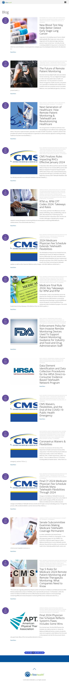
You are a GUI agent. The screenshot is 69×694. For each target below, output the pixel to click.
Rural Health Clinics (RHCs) (46, 153)
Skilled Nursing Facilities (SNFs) (56, 399)
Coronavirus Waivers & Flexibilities (53, 443)
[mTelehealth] (7, 3)
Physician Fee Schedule (45, 195)
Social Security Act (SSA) (46, 438)
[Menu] (65, 2)
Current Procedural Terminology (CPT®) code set (52, 192)
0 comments (63, 65)
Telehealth (52, 104)
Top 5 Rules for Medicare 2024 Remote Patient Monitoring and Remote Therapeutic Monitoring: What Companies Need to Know (53, 577)
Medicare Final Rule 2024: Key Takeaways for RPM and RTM (52, 288)
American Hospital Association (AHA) (49, 518)
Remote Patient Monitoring (59, 195)
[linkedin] (37, 684)
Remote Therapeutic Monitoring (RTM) (49, 65)
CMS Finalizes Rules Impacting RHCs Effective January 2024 (52, 159)
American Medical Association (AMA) (49, 189)
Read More (13, 52)
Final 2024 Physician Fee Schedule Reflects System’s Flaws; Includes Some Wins (52, 619)
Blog (47, 17)
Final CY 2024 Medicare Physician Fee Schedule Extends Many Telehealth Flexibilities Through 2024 (53, 486)
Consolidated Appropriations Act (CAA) (50, 434)
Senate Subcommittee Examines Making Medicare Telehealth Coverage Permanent (52, 526)
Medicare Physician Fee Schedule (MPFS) (55, 149)
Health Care (52, 17)
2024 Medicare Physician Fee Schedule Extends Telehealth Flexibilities (53, 245)
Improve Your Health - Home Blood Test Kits (51, 20)
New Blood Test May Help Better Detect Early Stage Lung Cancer (51, 29)
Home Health (61, 19)
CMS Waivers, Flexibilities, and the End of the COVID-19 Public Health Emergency (51, 409)
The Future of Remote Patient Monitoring (52, 70)
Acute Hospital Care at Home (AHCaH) (49, 431)
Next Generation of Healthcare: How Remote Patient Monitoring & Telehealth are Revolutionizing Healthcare (50, 115)
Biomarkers (43, 17)
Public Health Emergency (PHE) (47, 150)
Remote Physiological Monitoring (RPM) (56, 64)
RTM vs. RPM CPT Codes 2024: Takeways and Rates (53, 204)
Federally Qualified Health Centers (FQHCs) (51, 194)
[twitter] (35, 684)
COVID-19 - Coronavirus (51, 62)
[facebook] (33, 684)
